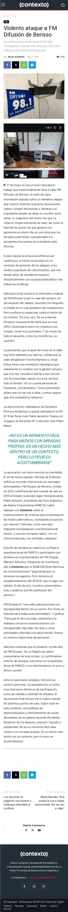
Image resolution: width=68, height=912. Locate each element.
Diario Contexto (16, 56)
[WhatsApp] (24, 65)
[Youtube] (41, 830)
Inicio (6, 16)
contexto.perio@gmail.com (42, 877)
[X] (15, 65)
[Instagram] (34, 886)
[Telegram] (32, 65)
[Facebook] (7, 65)
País (15, 16)
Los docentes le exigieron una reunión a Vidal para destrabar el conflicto (17, 802)
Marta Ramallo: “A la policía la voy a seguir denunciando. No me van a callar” (49, 802)
